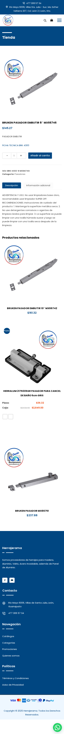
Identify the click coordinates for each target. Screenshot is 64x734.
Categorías (8, 642)
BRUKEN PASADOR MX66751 (32, 511)
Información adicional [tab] (38, 185)
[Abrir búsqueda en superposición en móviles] (45, 20)
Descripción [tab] (11, 185)
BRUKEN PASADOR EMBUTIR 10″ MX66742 (32, 308)
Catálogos (8, 636)
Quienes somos (10, 655)
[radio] (5, 416)
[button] (57, 727)
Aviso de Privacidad (13, 684)
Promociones (9, 649)
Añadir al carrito (40, 155)
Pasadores (20, 174)
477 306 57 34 (33, 3)
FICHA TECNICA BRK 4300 (15, 145)
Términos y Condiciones (15, 678)
